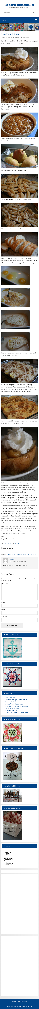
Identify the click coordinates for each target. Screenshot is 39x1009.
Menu (4, 20)
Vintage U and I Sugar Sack (14, 704)
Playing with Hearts (11, 710)
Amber (12, 559)
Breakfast (26, 37)
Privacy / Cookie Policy (19, 1001)
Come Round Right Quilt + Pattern (16, 700)
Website (4, 616)
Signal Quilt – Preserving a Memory (16, 706)
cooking (17, 543)
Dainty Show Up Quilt (12, 708)
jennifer (17, 37)
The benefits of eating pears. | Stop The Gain (22, 554)
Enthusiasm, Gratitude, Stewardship (16, 713)
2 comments (7, 543)
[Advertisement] (8, 904)
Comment (5, 583)
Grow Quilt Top (10, 697)
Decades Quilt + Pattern (12, 702)
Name (3, 602)
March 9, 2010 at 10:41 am (18, 561)
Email (3, 609)
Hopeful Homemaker (19, 5)
